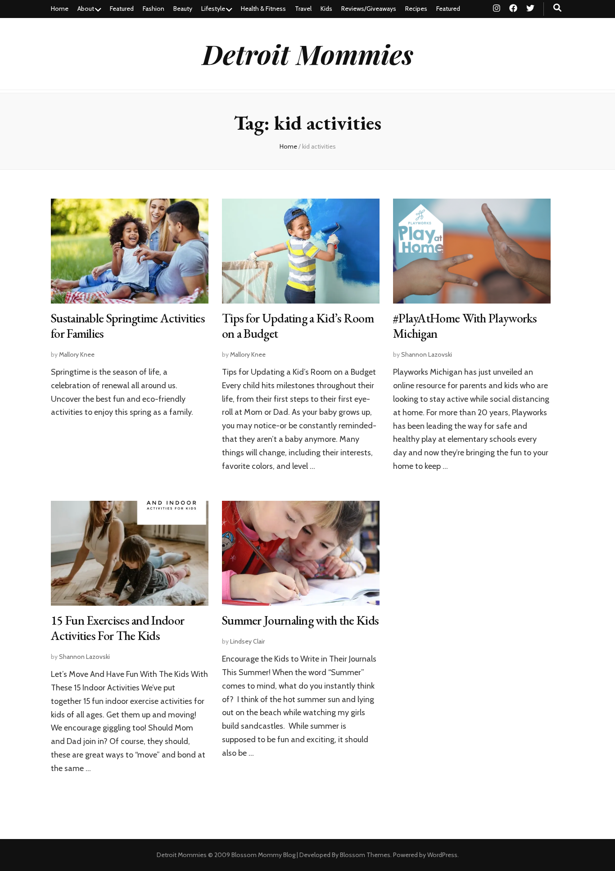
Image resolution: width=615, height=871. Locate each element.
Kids (326, 9)
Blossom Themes (365, 855)
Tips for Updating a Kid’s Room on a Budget (298, 325)
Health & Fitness (263, 9)
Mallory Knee (77, 354)
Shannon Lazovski (426, 354)
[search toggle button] (557, 8)
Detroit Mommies (307, 54)
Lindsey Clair (247, 641)
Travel (303, 9)
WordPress (442, 855)
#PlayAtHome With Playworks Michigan (465, 325)
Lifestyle (213, 9)
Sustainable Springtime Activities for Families (128, 325)
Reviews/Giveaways (368, 9)
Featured (122, 9)
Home (59, 9)
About (85, 9)
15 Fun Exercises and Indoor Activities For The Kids (117, 628)
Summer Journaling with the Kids (300, 620)
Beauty (182, 9)
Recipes (416, 9)
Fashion (153, 9)
